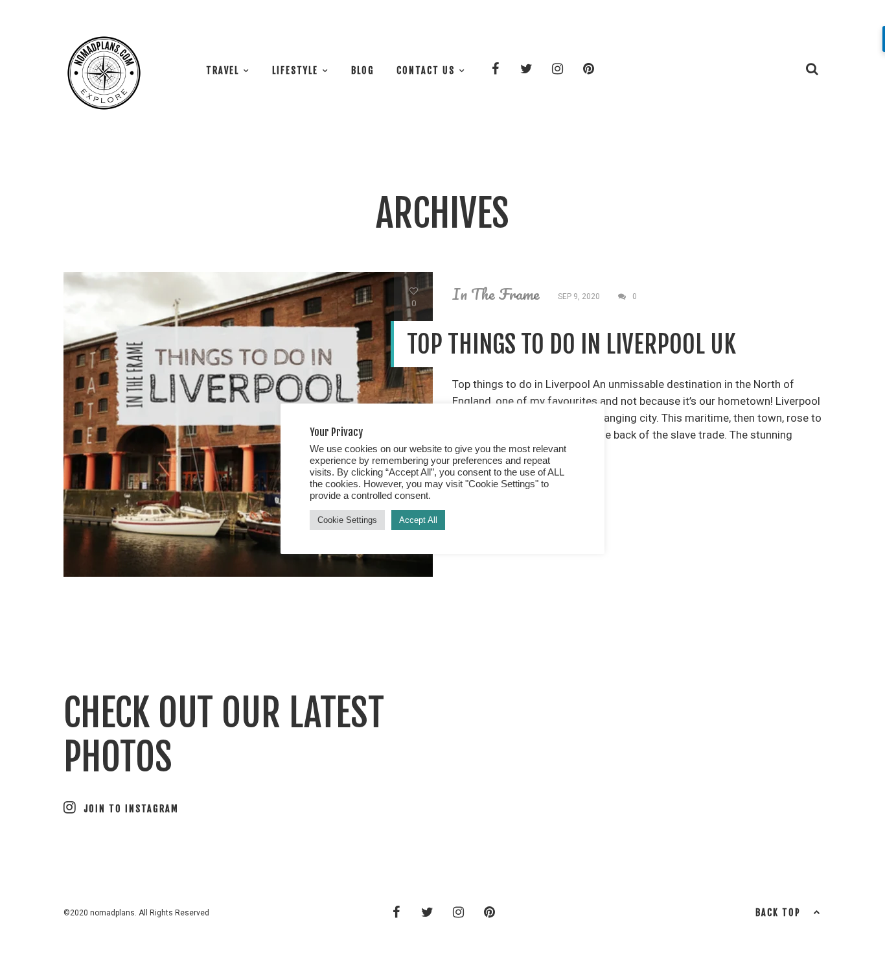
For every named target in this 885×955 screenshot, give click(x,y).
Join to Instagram (131, 808)
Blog (362, 70)
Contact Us (426, 70)
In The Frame (496, 294)
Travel (222, 70)
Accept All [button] (418, 520)
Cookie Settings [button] (347, 520)
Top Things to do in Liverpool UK (571, 344)
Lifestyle (295, 70)
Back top (778, 912)
